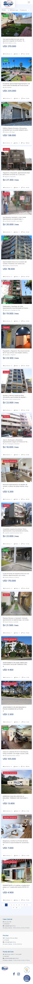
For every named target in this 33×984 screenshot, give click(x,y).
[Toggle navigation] (29, 2)
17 (13, 907)
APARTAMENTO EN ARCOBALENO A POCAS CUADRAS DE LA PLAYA (14, 708)
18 (16, 907)
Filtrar (4, 10)
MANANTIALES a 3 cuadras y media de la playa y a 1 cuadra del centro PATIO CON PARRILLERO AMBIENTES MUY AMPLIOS (16, 887)
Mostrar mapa (14, 10)
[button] (2, 25)
